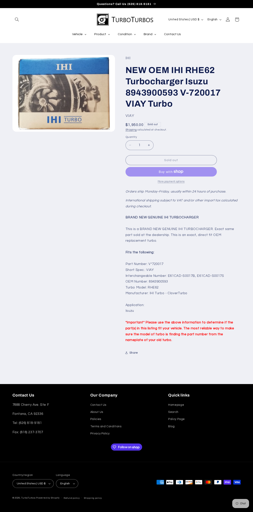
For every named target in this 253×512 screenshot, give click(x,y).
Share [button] (133, 352)
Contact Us (98, 404)
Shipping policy (93, 498)
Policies (95, 419)
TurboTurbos (28, 498)
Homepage (176, 404)
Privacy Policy (100, 433)
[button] (17, 19)
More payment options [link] (171, 181)
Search (173, 412)
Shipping (131, 129)
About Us (96, 412)
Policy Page (176, 419)
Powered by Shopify (47, 498)
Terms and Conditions (106, 426)
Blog (171, 426)
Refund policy (72, 498)
